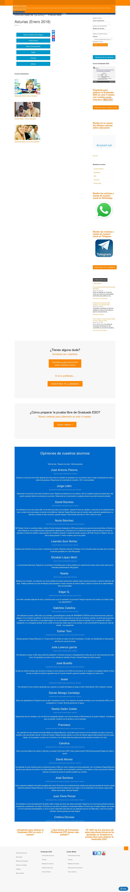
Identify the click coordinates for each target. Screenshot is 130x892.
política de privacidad (31, 9)
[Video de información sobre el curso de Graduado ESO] (104, 74)
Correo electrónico (99, 21)
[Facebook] (52, 31)
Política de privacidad (19, 12)
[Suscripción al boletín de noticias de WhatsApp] (104, 210)
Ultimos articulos (100, 280)
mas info (95, 156)
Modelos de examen (47, 863)
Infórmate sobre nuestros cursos (105, 107)
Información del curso (48, 855)
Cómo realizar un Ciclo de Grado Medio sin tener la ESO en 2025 (104, 320)
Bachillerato (97, 172)
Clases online (97, 183)
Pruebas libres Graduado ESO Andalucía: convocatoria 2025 (101, 304)
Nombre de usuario (99, 28)
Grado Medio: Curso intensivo (25, 118)
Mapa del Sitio (20, 873)
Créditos (18, 869)
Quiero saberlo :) (65, 424)
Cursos (95, 36)
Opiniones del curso (47, 868)
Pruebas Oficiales (99, 169)
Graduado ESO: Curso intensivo (26, 96)
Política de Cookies (21, 865)
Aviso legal (19, 857)
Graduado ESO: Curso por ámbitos (27, 141)
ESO (95, 176)
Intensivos (96, 180)
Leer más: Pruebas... (99, 314)
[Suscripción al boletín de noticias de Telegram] (104, 248)
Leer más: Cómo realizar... (100, 330)
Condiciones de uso (21, 853)
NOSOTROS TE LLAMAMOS (104, 267)
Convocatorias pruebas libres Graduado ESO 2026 (104, 288)
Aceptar (64, 13)
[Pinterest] (52, 37)
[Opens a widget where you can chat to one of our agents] (123, 889)
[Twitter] (52, 34)
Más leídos (97, 283)
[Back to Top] (126, 848)
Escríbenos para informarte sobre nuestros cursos (65, 363)
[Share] (52, 40)
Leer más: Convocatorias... (100, 298)
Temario (44, 859)
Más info (108, 99)
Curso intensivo (46, 872)
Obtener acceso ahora (100, 45)
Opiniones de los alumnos (104, 57)
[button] (18, 458)
